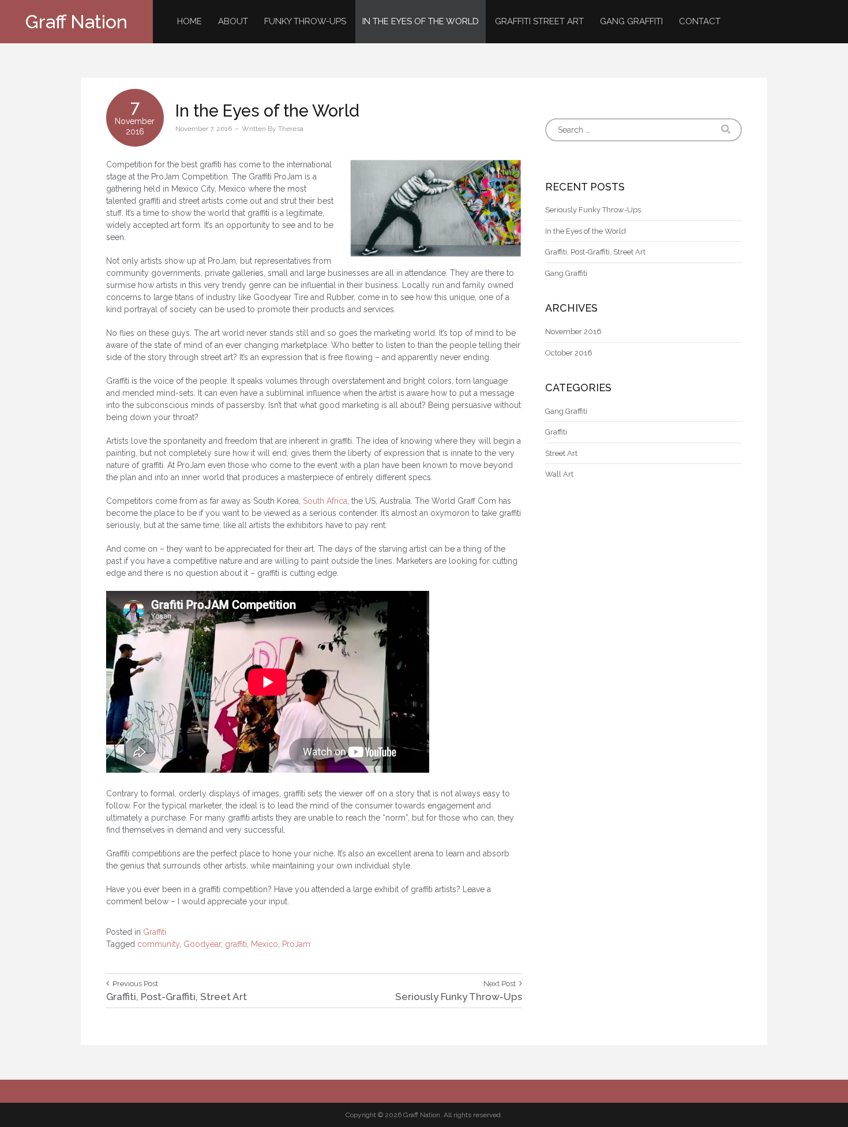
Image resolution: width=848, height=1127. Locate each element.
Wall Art (559, 474)
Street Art (561, 453)
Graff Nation (76, 21)
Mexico (264, 944)
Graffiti (154, 932)
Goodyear (202, 944)
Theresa (290, 129)
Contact (700, 21)
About (233, 21)
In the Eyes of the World (420, 21)
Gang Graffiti (631, 21)
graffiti (236, 944)
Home (189, 21)
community (158, 944)
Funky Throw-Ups (305, 21)
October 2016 (568, 353)
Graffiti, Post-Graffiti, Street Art (595, 252)
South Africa (325, 501)
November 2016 (573, 331)
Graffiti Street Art (539, 21)
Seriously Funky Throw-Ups (593, 209)
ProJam (296, 944)
